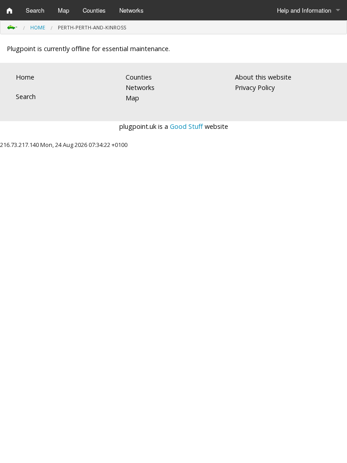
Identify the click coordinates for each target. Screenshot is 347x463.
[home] (9, 10)
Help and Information (304, 10)
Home (37, 27)
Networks (131, 10)
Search (35, 10)
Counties (94, 10)
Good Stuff (186, 126)
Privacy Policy (255, 87)
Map (63, 10)
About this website (263, 77)
